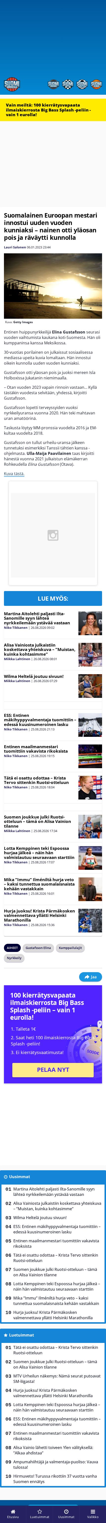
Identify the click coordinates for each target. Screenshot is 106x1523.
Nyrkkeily (14, 958)
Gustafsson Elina (38, 948)
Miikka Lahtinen (17, 659)
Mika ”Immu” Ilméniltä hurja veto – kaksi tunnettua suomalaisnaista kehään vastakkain (39, 884)
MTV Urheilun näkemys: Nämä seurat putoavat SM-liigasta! (57, 1378)
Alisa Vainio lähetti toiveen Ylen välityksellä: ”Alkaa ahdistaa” (53, 1450)
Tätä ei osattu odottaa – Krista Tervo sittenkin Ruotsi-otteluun (36, 780)
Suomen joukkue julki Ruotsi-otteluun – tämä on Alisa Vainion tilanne (37, 821)
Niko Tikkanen (16, 627)
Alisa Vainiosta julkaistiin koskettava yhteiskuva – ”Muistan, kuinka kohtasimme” (39, 649)
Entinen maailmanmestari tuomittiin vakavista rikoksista (36, 749)
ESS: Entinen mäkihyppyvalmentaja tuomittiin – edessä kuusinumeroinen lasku (40, 719)
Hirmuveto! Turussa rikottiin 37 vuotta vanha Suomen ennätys (55, 1478)
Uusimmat (19, 1176)
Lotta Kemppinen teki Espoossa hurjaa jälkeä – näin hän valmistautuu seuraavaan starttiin (39, 852)
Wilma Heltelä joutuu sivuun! (34, 676)
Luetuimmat (21, 1335)
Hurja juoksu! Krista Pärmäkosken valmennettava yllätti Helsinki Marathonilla (39, 915)
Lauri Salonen (15, 247)
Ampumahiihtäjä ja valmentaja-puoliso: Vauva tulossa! (55, 1464)
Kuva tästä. (14, 473)
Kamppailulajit (70, 948)
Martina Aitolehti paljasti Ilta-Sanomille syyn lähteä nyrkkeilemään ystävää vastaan (37, 618)
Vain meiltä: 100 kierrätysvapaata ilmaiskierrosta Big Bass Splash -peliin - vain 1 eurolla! (48, 109)
